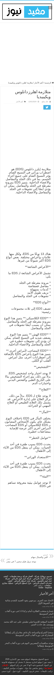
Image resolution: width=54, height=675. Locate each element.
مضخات (47, 585)
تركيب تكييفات (47, 671)
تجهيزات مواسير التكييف (13, 668)
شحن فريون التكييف (30, 671)
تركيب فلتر (38, 585)
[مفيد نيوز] (27, 11)
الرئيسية (48, 83)
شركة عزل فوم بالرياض (21, 578)
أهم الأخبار (38, 83)
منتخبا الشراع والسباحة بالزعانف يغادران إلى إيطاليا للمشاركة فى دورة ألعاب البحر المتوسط (29, 633)
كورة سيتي (6, 671)
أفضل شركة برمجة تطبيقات (21, 576)
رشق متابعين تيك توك (34, 668)
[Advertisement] (27, 53)
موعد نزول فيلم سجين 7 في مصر (21, 560)
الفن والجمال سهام (39, 556)
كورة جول (16, 671)
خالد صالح (45, 102)
